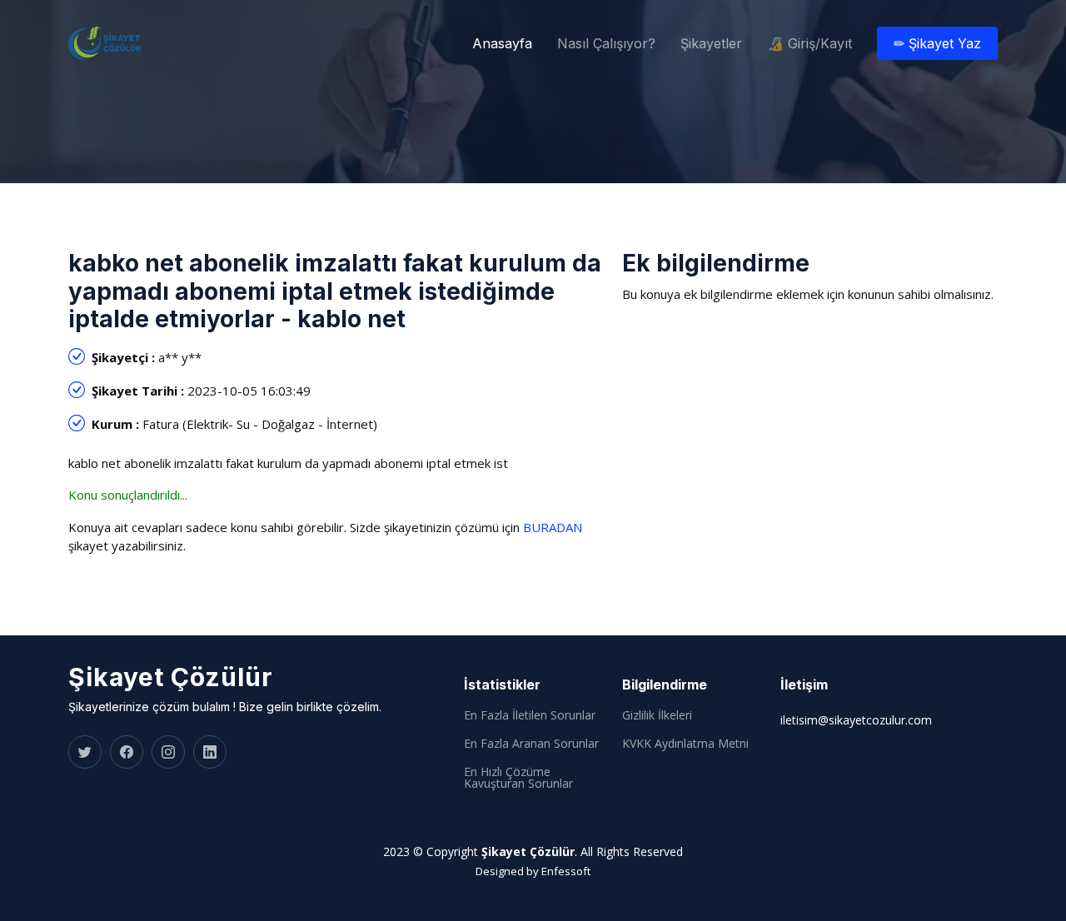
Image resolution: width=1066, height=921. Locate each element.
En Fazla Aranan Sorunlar (531, 743)
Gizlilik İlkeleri (657, 715)
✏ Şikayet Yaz (937, 43)
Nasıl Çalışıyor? (606, 43)
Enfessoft (565, 871)
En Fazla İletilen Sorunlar (529, 715)
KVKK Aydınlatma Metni (685, 743)
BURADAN (552, 527)
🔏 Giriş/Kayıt (809, 43)
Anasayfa (502, 43)
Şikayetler (711, 43)
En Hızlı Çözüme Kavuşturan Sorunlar (518, 777)
